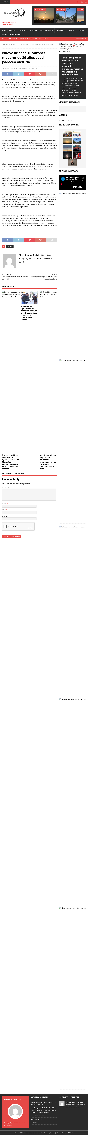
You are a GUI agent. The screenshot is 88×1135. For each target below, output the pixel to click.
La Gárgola (60, 30)
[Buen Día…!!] (67, 148)
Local (4, 30)
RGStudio (71, 1133)
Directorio (5, 2)
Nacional (12, 30)
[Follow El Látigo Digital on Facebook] (22, 262)
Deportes (33, 30)
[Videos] (82, 2)
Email (4, 510)
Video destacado (70, 171)
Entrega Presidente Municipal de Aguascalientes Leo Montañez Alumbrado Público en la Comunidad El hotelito (10, 462)
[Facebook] (78, 2)
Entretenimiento (46, 30)
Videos (4, 35)
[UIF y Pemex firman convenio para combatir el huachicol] (77, 148)
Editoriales (82, 30)
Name (4, 503)
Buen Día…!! (34, 1123)
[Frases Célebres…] (66, 15)
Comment (5, 487)
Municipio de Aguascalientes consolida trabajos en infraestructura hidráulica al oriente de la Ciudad (29, 313)
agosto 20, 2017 (10, 68)
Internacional (15, 35)
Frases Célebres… (36, 1119)
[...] (79, 95)
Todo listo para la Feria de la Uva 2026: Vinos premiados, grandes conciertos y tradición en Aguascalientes (72, 66)
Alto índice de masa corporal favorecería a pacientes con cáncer (75, 1104)
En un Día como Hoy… (38, 1116)
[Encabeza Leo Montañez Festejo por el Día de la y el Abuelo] (67, 134)
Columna (71, 30)
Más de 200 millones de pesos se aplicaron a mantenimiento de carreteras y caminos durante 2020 (48, 462)
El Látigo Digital (22, 68)
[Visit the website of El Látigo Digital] (20, 262)
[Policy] (86, 2)
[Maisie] (61, 1105)
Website (5, 516)
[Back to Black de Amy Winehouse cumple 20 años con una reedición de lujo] (72, 162)
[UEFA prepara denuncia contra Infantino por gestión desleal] (77, 155)
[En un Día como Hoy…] (44, 15)
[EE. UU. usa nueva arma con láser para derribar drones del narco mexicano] (67, 155)
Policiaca (23, 30)
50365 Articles (46, 255)
